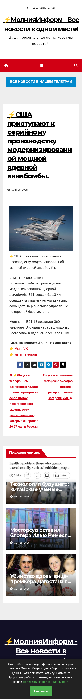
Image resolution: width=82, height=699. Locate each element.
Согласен (41, 691)
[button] (76, 65)
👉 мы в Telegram (23, 354)
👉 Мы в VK (18, 348)
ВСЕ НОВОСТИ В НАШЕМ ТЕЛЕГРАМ (41, 82)
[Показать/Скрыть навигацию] (41, 65)
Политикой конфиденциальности (45, 681)
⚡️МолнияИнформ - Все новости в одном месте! (41, 650)
